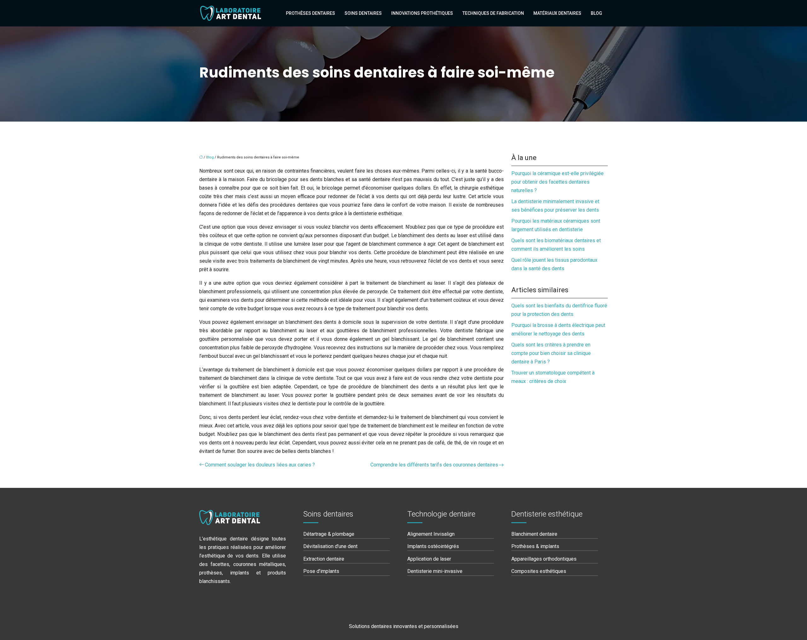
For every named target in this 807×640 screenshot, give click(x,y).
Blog (596, 13)
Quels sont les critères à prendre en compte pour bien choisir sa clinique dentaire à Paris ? (551, 353)
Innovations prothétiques (422, 13)
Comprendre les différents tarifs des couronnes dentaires (434, 465)
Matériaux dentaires (557, 13)
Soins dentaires (363, 13)
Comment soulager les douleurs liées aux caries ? (260, 465)
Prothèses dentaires (310, 13)
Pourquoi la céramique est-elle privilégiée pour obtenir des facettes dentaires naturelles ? (557, 181)
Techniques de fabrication (493, 13)
